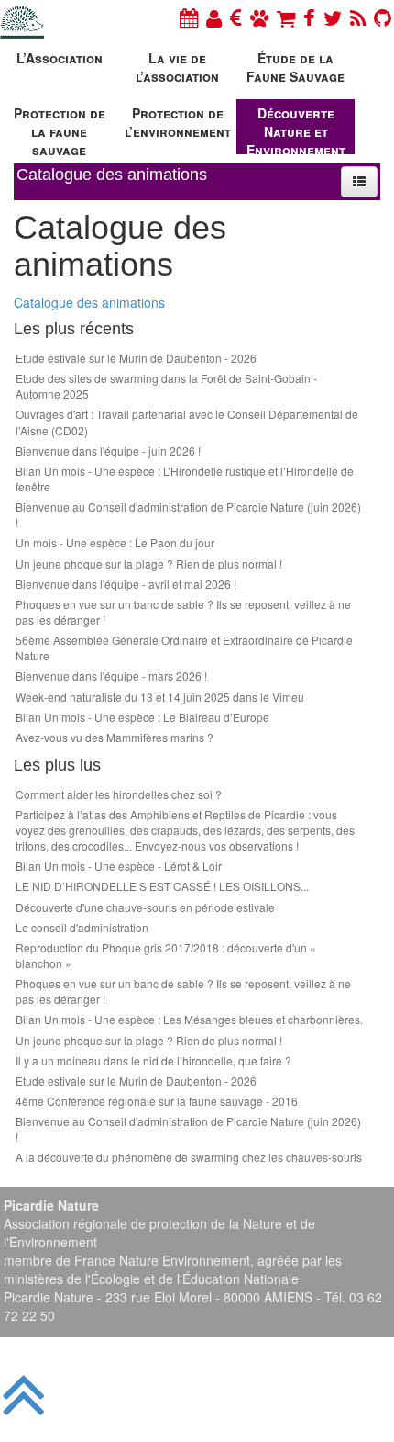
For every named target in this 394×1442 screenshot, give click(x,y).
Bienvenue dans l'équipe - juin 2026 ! (108, 450)
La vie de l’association (177, 67)
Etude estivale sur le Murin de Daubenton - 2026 (136, 358)
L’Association (59, 58)
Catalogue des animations (89, 302)
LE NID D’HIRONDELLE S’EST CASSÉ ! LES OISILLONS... (162, 886)
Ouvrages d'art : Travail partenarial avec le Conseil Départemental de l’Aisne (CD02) (187, 421)
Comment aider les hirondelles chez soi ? (119, 794)
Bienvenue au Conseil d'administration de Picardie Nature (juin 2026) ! (188, 514)
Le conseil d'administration (82, 927)
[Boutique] (286, 17)
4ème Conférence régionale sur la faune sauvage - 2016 (157, 1101)
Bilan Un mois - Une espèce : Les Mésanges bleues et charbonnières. (189, 1019)
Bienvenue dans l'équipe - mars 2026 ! (111, 675)
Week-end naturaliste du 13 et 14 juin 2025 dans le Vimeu (160, 696)
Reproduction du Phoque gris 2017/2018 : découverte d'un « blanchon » (166, 955)
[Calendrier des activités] (189, 17)
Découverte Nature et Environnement (295, 129)
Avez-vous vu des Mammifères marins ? (114, 737)
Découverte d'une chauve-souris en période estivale (145, 907)
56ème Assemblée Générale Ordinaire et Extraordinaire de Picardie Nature (184, 647)
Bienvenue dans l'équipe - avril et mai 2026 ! (126, 583)
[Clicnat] (259, 17)
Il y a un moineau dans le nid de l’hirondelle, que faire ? (153, 1060)
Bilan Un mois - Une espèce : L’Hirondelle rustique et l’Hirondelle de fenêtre (185, 478)
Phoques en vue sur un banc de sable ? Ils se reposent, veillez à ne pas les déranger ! (183, 611)
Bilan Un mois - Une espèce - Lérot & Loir (119, 865)
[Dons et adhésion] (236, 17)
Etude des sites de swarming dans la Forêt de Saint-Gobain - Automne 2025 (166, 385)
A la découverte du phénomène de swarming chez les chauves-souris (189, 1157)
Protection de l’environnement (178, 122)
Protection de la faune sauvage (59, 129)
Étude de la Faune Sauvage (295, 67)
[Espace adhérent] (214, 17)
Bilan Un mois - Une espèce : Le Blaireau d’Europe (142, 717)
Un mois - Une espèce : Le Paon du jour (115, 542)
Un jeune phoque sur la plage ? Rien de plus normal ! (149, 563)
